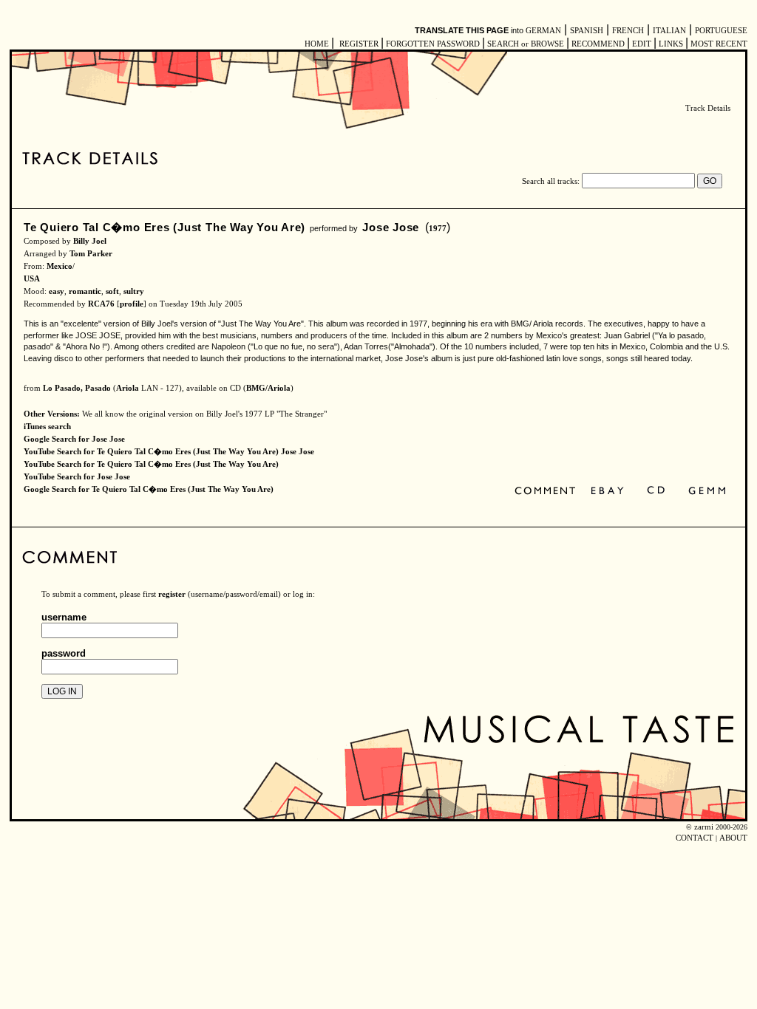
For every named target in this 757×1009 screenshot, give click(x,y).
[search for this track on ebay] (607, 491)
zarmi (703, 827)
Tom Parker (90, 254)
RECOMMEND (598, 44)
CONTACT (694, 838)
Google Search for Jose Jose (74, 439)
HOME (316, 44)
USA (32, 279)
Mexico (59, 266)
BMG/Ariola (268, 388)
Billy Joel (89, 241)
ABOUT (733, 838)
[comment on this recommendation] (548, 491)
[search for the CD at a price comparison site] (657, 491)
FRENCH (628, 31)
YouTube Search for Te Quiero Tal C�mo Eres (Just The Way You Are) (151, 464)
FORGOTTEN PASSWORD (433, 44)
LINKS (670, 44)
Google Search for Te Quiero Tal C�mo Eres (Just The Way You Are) (149, 489)
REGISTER (359, 44)
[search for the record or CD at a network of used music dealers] (707, 491)
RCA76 (101, 304)
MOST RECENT (717, 44)
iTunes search (47, 427)
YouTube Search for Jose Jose (77, 477)
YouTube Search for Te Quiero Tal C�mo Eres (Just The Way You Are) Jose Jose (169, 452)
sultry (133, 291)
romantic (85, 291)
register (172, 594)
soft (112, 291)
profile (131, 304)
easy (56, 291)
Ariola (127, 388)
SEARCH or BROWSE (525, 44)
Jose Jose (390, 227)
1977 (438, 229)
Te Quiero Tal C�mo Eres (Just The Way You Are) (164, 227)
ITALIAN (669, 31)
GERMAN (543, 31)
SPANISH (586, 31)
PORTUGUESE (721, 31)
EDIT (642, 44)
